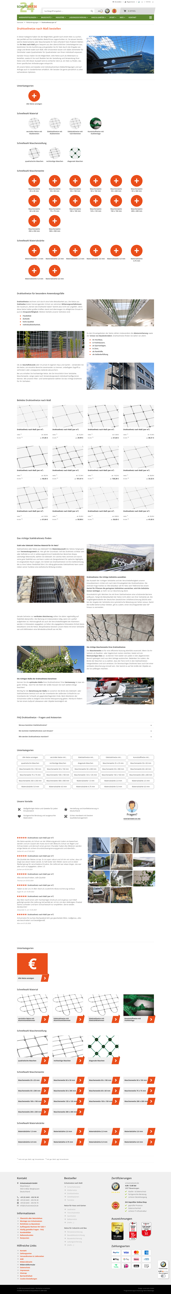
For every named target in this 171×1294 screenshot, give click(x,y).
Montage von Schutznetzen (31, 1221)
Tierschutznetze (73, 1213)
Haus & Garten (97, 17)
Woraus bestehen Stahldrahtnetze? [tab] (33, 725)
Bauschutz (46, 17)
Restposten (24, 1238)
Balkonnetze (72, 1219)
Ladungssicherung (77, 17)
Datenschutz (25, 1267)
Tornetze (70, 1200)
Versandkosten (39, 1159)
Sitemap (23, 1273)
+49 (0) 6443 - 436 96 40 (29, 1197)
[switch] (163, 1276)
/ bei (130, 1185)
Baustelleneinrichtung (76, 1235)
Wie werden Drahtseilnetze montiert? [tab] (34, 736)
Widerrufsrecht (26, 1262)
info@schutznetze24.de (29, 1206)
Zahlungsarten (26, 1253)
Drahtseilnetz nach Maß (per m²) (30, 429)
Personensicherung (74, 1232)
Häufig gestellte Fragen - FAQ (32, 1229)
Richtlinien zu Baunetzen (30, 1224)
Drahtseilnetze (73, 1193)
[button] (150, 2)
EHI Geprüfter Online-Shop (136, 1202)
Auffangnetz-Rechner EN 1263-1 (33, 1227)
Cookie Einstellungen (28, 1279)
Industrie (60, 17)
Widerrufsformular (27, 1265)
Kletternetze (72, 1190)
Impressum (24, 1270)
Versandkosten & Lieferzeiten (32, 1256)
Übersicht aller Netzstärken (31, 1218)
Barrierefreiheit (26, 1276)
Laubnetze (71, 1209)
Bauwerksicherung (74, 1238)
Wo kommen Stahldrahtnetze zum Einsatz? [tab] (36, 731)
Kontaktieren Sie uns (132, 819)
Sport (112, 17)
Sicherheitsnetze (73, 1187)
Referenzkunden (26, 1235)
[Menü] (167, 1261)
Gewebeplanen (73, 1197)
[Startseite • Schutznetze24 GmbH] (27, 3)
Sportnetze (71, 1216)
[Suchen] (92, 11)
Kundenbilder (25, 1232)
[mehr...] (70, 1222)
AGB (21, 1259)
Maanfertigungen (27, 17)
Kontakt (132, 17)
